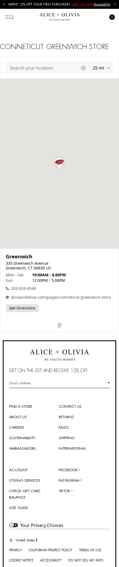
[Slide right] (115, 4)
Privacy (15, 550)
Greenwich (19, 256)
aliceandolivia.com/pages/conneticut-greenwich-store (61, 297)
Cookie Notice (21, 560)
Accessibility (102, 4)
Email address (19, 383)
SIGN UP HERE (82, 4)
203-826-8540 (23, 288)
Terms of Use (90, 550)
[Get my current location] (83, 67)
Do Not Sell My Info (85, 560)
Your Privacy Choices (41, 525)
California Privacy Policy (50, 550)
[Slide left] (4, 4)
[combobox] (42, 68)
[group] (51, 4)
